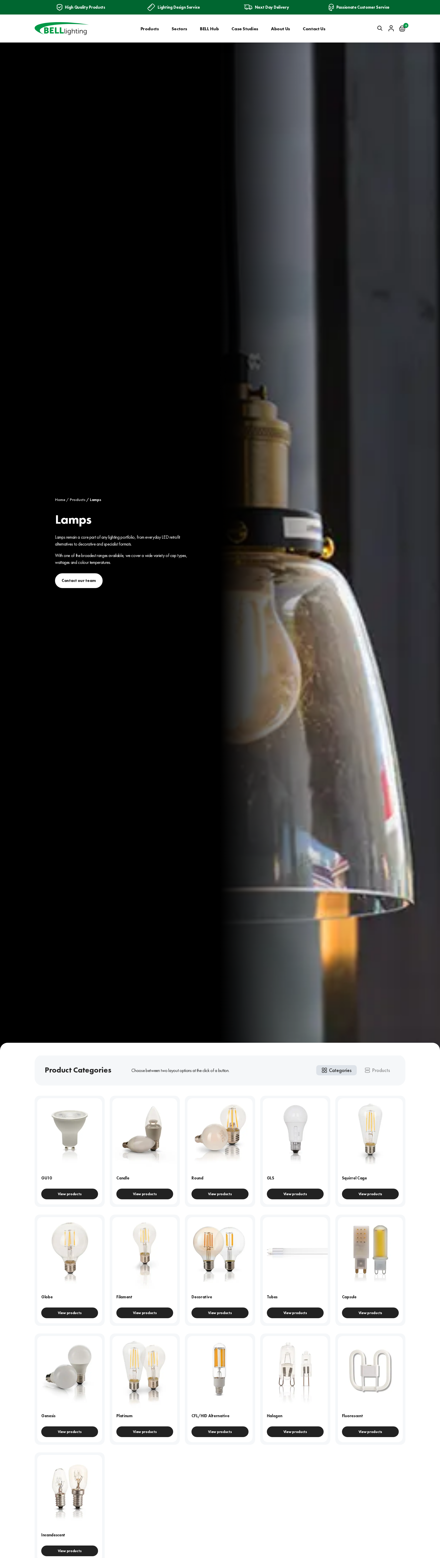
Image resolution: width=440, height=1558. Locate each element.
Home (60, 499)
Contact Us (314, 29)
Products (150, 29)
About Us (280, 29)
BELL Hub (209, 29)
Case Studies (244, 29)
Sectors (179, 29)
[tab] (336, 1070)
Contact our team (79, 580)
